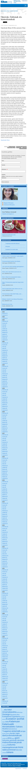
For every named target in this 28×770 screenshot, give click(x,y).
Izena (3, 160)
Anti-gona (7, 246)
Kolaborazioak (12, 146)
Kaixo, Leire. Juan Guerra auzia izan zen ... (12, 271)
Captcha (3, 174)
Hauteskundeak (23, 148)
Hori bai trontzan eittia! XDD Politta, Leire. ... (12, 293)
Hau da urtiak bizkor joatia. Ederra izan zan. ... (12, 288)
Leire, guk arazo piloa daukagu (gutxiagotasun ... (13, 266)
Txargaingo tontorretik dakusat (12, 243)
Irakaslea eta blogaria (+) (8, 213)
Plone (14, 765)
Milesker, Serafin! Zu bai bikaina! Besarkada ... (13, 299)
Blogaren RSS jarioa (8, 203)
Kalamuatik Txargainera (9, 11)
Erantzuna (4, 169)
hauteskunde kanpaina (21, 146)
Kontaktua (25, 768)
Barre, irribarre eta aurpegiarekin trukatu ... (12, 277)
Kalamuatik (18, 147)
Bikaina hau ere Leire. (7, 304)
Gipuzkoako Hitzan (5, 140)
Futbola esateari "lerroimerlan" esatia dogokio (12, 256)
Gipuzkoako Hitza (11, 147)
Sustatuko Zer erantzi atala (11, 249)
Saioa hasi (24, 0)
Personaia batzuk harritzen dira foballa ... (11, 261)
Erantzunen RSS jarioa (9, 204)
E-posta (3, 164)
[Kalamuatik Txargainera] (10, 194)
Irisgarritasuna (18, 768)
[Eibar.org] (7, 2)
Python (19, 765)
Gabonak (24, 147)
